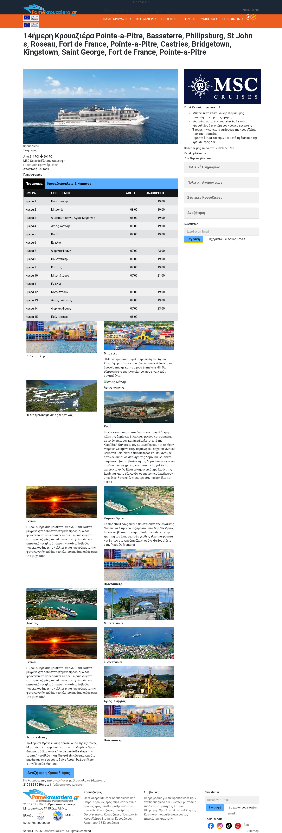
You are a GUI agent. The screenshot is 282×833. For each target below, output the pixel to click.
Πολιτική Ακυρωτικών (204, 182)
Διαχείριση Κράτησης (158, 818)
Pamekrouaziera (53, 831)
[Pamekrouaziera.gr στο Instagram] (220, 825)
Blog (247, 824)
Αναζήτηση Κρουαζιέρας (48, 773)
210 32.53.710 (225, 148)
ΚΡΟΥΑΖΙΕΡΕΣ (146, 19)
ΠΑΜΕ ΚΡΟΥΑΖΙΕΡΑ (117, 19)
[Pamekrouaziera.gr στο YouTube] (238, 825)
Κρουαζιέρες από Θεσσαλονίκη (115, 802)
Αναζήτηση (196, 213)
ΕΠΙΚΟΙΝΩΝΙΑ (233, 19)
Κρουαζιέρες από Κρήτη (113, 810)
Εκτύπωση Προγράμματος (40, 165)
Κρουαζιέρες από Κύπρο (100, 806)
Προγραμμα (34, 183)
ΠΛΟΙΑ (190, 19)
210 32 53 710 (141, 2)
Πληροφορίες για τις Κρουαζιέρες (167, 798)
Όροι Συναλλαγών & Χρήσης (177, 810)
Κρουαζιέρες (214, 62)
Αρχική (200, 62)
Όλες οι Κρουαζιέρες (98, 798)
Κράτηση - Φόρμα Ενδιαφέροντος (166, 814)
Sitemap (253, 831)
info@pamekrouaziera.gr (66, 784)
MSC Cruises (231, 62)
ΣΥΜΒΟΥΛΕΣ (208, 19)
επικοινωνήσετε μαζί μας (64, 780)
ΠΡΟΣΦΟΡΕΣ (170, 19)
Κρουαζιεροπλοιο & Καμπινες (69, 183)
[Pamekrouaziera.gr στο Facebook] (211, 825)
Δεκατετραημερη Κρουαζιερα (259, 62)
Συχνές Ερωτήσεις (183, 802)
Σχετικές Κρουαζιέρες (204, 197)
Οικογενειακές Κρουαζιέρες (102, 814)
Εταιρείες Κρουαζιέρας (117, 818)
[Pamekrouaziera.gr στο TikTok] (251, 16)
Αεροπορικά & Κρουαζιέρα (101, 822)
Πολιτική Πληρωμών (203, 167)
